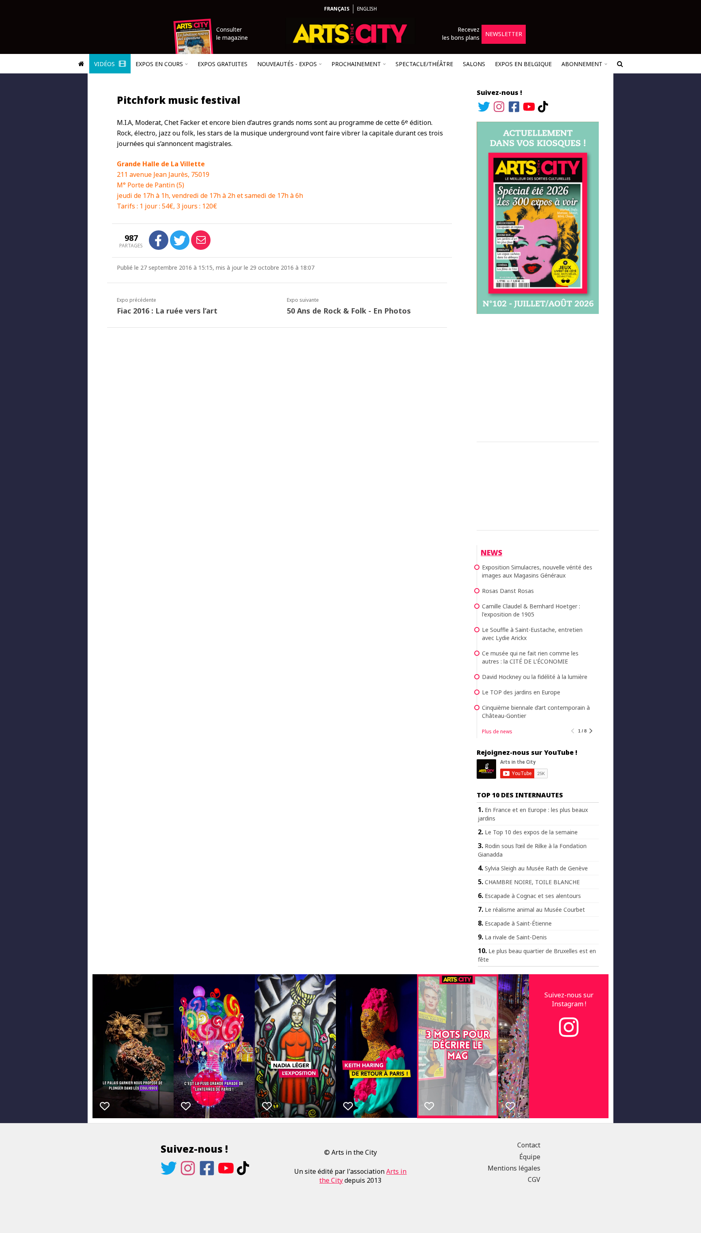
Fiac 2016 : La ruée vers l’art (167, 311)
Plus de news (497, 731)
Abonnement (581, 64)
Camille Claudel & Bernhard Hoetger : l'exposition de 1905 (531, 610)
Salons (474, 64)
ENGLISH (367, 8)
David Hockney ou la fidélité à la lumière (534, 677)
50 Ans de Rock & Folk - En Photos (349, 311)
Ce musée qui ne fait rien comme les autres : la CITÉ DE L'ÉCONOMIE (530, 657)
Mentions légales (514, 1168)
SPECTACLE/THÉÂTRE (424, 64)
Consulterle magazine (232, 33)
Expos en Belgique (523, 64)
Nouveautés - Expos (287, 64)
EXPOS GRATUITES (222, 64)
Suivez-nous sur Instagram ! (568, 999)
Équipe (529, 1156)
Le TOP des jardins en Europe (521, 692)
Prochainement (356, 64)
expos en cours (159, 64)
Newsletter (503, 34)
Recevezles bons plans (461, 33)
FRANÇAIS (336, 8)
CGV (534, 1179)
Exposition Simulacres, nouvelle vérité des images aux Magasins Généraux (537, 571)
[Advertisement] (538, 376)
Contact (528, 1145)
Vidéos (105, 64)
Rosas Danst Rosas (508, 591)
